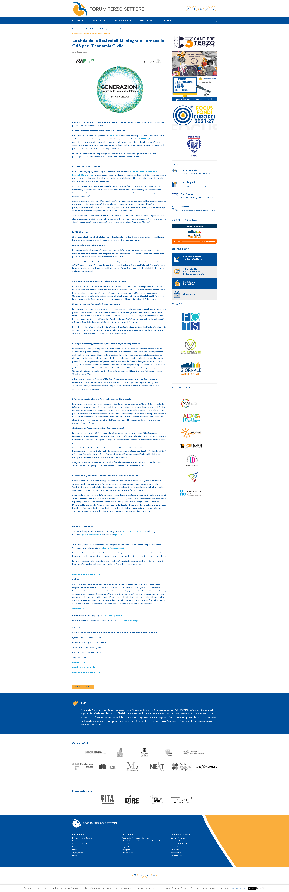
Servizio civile (173, 721)
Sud (195, 721)
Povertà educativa (98, 721)
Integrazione (143, 718)
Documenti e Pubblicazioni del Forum (135, 838)
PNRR (203, 718)
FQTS (91, 718)
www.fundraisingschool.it (84, 667)
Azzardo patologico (119, 710)
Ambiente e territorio (102, 710)
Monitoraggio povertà (182, 717)
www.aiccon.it (78, 609)
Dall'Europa (203, 710)
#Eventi (107, 34)
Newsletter (175, 850)
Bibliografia (126, 850)
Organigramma (77, 852)
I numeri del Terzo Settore (131, 844)
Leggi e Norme (127, 847)
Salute (163, 721)
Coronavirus (182, 710)
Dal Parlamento (99, 713)
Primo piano (111, 721)
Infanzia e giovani (128, 717)
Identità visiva (176, 852)
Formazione (146, 21)
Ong (198, 718)
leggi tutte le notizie (83, 686)
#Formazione (96, 34)
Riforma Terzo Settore (147, 721)
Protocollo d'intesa (127, 721)
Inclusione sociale (111, 718)
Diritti (113, 713)
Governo (99, 717)
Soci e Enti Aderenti (79, 844)
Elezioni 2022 (195, 713)
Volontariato (88, 724)
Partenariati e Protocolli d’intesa (84, 847)
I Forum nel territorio (80, 841)
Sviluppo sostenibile (204, 721)
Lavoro (155, 718)
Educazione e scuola (182, 713)
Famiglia (209, 713)
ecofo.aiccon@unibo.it (112, 616)
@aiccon (118, 535)
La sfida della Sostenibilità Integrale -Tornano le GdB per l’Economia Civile (110, 29)
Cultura (193, 710)
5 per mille (86, 710)
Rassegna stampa (177, 841)
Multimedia (175, 847)
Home (74, 29)
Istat (150, 718)
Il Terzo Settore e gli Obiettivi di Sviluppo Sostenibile (141, 841)
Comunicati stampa (178, 838)
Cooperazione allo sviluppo (164, 710)
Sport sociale (186, 721)
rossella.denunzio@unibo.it (132, 621)
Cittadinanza (137, 710)
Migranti (162, 718)
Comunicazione (122, 21)
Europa (203, 714)
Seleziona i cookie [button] (238, 888)
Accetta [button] (251, 888)
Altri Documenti (127, 852)
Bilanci (74, 855)
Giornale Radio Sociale (179, 844)
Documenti (97, 21)
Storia (74, 850)
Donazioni (155, 713)
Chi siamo (77, 21)
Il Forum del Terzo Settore (82, 838)
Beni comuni (128, 710)
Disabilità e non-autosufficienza (134, 713)
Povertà (88, 721)
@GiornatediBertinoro (91, 535)
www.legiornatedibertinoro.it (134, 532)
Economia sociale (167, 714)
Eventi (81, 29)
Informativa (260, 888)
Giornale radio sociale (184, 220)
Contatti (166, 21)
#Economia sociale (80, 34)
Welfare (99, 725)
